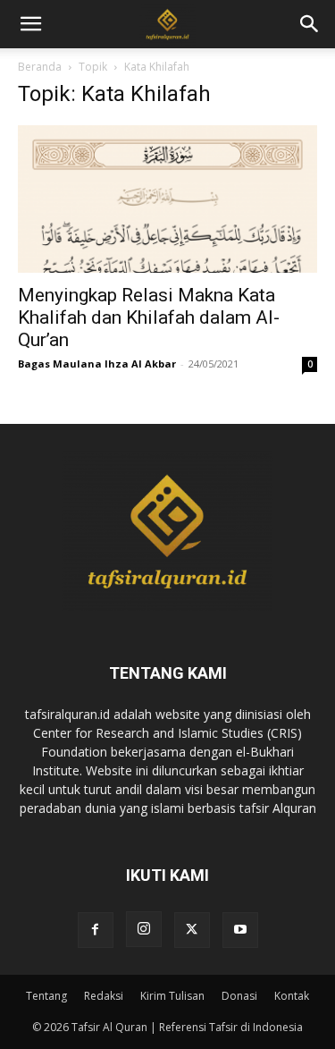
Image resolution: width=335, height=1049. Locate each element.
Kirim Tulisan (172, 995)
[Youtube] (240, 930)
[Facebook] (95, 930)
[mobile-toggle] (30, 24)
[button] (310, 24)
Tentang (46, 995)
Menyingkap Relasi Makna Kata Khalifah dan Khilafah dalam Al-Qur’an (149, 317)
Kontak (291, 995)
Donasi (239, 995)
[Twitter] (192, 930)
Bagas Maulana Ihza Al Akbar (97, 363)
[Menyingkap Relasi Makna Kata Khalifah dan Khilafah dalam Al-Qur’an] (167, 199)
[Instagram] (144, 929)
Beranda (40, 66)
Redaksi (103, 995)
